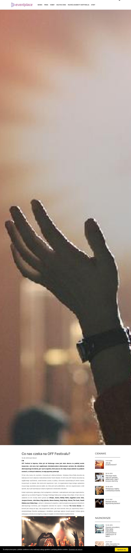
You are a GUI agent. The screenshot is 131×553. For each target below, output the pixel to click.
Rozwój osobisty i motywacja (78, 5)
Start (93, 5)
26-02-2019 (109, 473)
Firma (46, 5)
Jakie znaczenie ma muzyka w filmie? (112, 545)
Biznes (40, 5)
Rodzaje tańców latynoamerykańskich (113, 502)
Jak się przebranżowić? (111, 464)
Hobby (52, 5)
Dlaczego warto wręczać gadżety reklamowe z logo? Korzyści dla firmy (112, 478)
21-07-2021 (109, 542)
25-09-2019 (109, 486)
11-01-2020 (109, 460)
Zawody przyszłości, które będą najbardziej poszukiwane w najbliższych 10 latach (113, 531)
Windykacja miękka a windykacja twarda (113, 490)
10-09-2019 (109, 525)
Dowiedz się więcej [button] (75, 549)
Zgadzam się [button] (121, 549)
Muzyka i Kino (61, 5)
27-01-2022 (109, 499)
